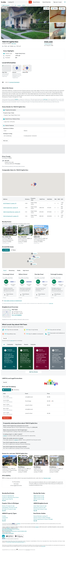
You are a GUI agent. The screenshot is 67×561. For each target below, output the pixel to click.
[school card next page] (65, 286)
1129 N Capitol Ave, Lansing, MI (10, 207)
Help (51, 541)
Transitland (18, 523)
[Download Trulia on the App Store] (10, 536)
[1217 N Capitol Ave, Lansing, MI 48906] (25, 230)
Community (10, 344)
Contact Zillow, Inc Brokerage (8, 533)
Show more (6, 417)
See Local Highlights (17, 315)
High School (26, 270)
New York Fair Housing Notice (7, 530)
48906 (23, 5)
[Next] (64, 463)
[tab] (6, 250)
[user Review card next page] (65, 358)
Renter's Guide (47, 478)
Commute (33, 344)
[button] (30, 2)
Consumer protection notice (22, 531)
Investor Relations (34, 541)
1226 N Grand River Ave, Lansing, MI (11, 212)
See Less (6, 140)
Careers (24, 541)
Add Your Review (33, 372)
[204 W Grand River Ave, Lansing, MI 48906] (9, 230)
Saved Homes (36, 2)
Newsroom (28, 541)
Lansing (19, 5)
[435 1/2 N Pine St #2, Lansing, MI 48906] (56, 460)
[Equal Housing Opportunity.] (17, 549)
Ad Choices (60, 541)
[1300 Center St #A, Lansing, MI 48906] (41, 460)
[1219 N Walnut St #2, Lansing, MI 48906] (25, 460)
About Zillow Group (11, 541)
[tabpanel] (33, 405)
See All (5, 338)
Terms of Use (39, 541)
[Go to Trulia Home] (4, 2)
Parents (26, 344)
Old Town (13, 43)
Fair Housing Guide (19, 541)
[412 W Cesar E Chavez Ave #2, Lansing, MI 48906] (9, 460)
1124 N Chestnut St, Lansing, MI (10, 216)
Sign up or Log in (57, 2)
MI (15, 5)
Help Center (28, 549)
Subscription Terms (46, 541)
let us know (43, 546)
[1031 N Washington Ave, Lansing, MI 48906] (41, 230)
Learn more (51, 303)
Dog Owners (18, 344)
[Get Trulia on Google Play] (19, 536)
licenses (36, 526)
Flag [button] (14, 366)
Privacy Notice (54, 541)
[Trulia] (3, 536)
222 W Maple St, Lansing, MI (9, 203)
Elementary (12, 270)
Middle (18, 270)
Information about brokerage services (10, 531)
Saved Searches (47, 2)
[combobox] (19, 2)
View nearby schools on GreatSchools (13, 300)
